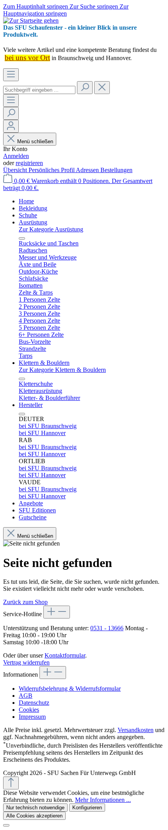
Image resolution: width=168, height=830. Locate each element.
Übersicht (16, 170)
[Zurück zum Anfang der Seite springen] (11, 783)
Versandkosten (136, 730)
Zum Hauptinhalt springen (36, 6)
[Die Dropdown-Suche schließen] (102, 87)
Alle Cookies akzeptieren (34, 816)
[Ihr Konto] (11, 126)
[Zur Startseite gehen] (31, 20)
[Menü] (11, 74)
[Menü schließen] (22, 238)
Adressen (88, 170)
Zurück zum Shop (25, 602)
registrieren (29, 163)
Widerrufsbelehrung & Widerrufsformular (70, 688)
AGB (25, 695)
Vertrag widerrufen (26, 662)
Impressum (32, 716)
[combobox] (39, 90)
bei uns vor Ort (27, 57)
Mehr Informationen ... (103, 799)
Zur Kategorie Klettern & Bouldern (62, 369)
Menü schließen (35, 141)
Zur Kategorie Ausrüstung (51, 229)
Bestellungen (116, 170)
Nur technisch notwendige (35, 807)
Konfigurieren (87, 807)
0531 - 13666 (106, 628)
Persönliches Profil (52, 170)
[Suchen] (85, 87)
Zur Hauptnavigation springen (66, 10)
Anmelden (16, 156)
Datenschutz (34, 702)
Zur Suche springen (95, 6)
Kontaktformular (65, 655)
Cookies (29, 709)
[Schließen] (6, 825)
